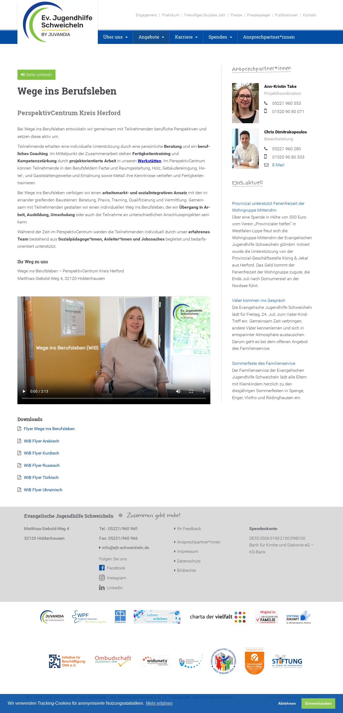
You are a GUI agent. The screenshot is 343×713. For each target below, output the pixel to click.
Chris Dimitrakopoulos (285, 131)
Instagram (116, 577)
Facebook (115, 568)
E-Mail (278, 164)
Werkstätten (149, 160)
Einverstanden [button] (318, 703)
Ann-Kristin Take (280, 86)
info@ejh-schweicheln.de (125, 547)
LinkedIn (114, 587)
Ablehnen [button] (287, 703)
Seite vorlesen (38, 74)
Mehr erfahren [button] (159, 703)
